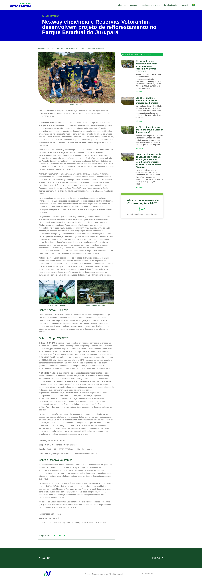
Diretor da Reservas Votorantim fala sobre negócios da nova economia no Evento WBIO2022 (146, 66)
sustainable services (150, 5)
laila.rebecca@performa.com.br (65, 523)
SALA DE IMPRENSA (50, 16)
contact (185, 5)
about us (122, 5)
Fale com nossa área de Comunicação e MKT (142, 201)
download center (171, 5)
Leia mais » (139, 92)
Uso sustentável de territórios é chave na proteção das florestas (147, 100)
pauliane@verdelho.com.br (86, 454)
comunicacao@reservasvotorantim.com (142, 214)
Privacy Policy (147, 573)
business (133, 5)
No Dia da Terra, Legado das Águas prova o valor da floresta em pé (149, 129)
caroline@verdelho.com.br (81, 449)
